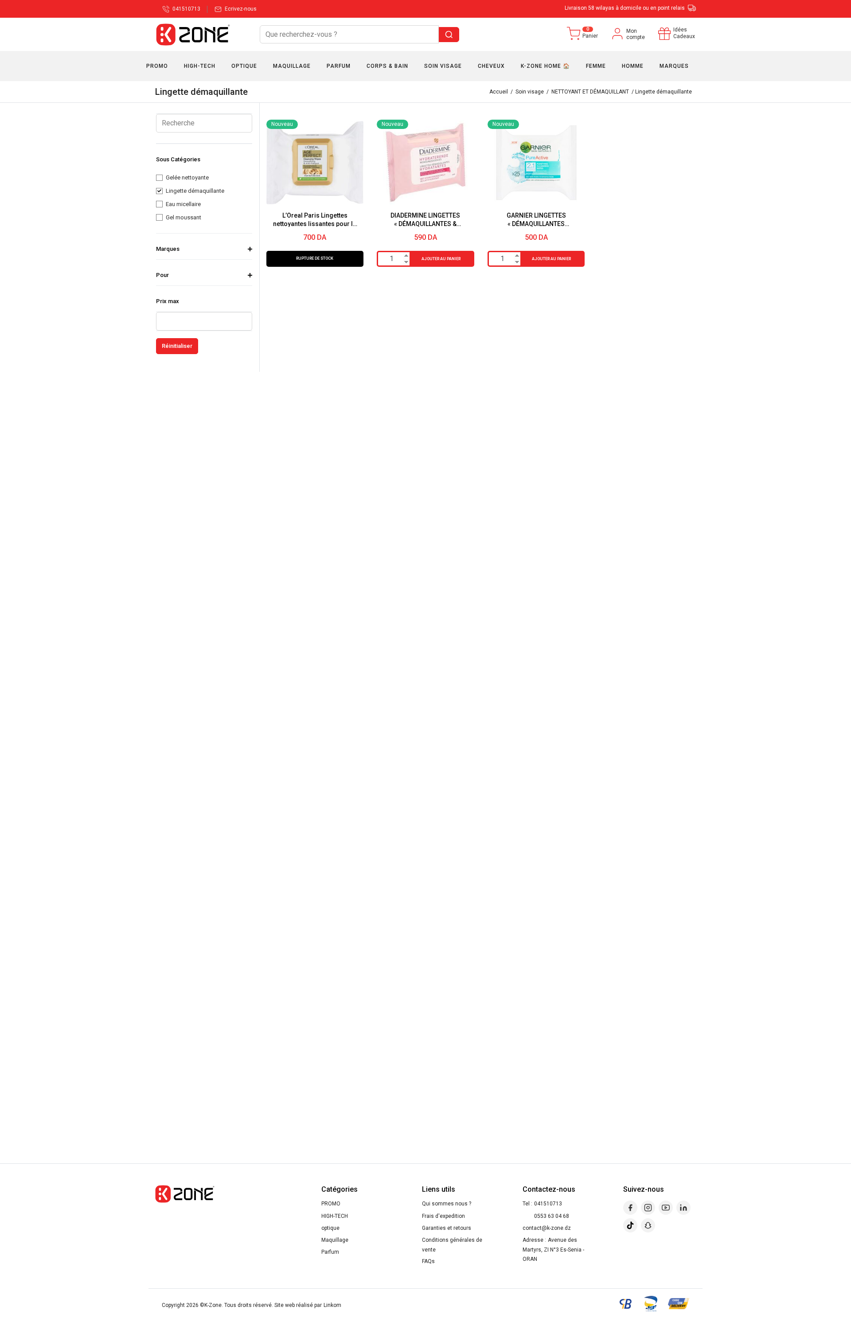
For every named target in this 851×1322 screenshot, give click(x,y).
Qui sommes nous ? (446, 1204)
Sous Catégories (178, 159)
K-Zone (213, 1305)
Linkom (332, 1305)
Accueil (498, 92)
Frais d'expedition (443, 1216)
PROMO (330, 1204)
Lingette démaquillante (195, 190)
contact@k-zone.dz (547, 1228)
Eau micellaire (183, 204)
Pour (162, 275)
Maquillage (334, 1240)
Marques (168, 249)
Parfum (330, 1252)
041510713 (548, 1204)
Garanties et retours (446, 1228)
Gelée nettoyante (187, 177)
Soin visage (529, 92)
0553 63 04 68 (551, 1216)
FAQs (428, 1261)
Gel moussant (183, 217)
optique (330, 1228)
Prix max (167, 301)
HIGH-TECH (334, 1216)
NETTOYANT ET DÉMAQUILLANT (590, 92)
